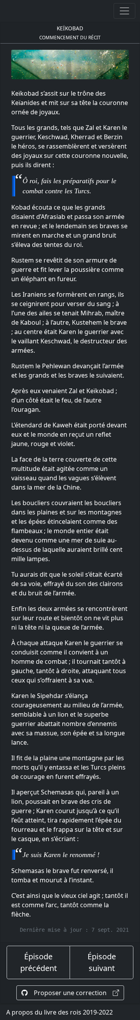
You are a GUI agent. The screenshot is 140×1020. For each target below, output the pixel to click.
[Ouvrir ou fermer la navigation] (124, 11)
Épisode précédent (38, 962)
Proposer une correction (70, 993)
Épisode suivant (102, 962)
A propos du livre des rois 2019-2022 (59, 1012)
